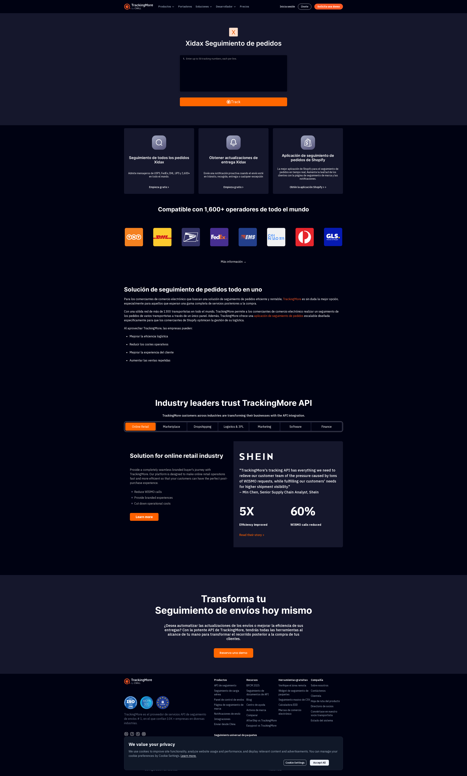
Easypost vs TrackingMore (261, 725)
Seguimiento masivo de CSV (294, 699)
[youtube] (144, 733)
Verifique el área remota (292, 685)
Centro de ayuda (255, 704)
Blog (249, 699)
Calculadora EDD (288, 704)
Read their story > (251, 535)
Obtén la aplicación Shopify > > (308, 187)
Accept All (319, 762)
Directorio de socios (322, 706)
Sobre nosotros (319, 685)
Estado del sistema (322, 720)
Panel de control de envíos (229, 699)
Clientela (316, 696)
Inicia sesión (287, 6)
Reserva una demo (233, 653)
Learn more (144, 517)
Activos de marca (256, 710)
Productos (164, 6)
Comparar (252, 715)
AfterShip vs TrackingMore (261, 720)
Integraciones (222, 719)
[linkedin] (126, 733)
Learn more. (188, 756)
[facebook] (132, 733)
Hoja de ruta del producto (325, 701)
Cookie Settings (294, 762)
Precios (244, 6)
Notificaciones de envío (227, 713)
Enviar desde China (225, 724)
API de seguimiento (225, 685)
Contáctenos (318, 690)
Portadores (185, 6)
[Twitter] (138, 733)
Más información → (233, 261)
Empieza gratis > (159, 187)
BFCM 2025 (252, 685)
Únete (304, 6)
